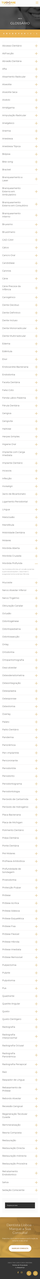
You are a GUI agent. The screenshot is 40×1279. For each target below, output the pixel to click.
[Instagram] (21, 1272)
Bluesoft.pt (21, 1267)
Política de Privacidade (20, 1265)
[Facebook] (18, 1272)
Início (20, 18)
